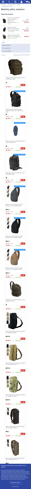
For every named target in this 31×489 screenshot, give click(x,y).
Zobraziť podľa (17, 55)
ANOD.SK (3, 4)
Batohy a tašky (11, 4)
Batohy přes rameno (7, 6)
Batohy (18, 4)
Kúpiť (23, 85)
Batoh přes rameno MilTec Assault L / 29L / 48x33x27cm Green (14, 37)
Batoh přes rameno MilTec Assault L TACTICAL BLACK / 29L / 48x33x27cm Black (14, 111)
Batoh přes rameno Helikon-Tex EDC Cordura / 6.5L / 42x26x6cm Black (13, 29)
